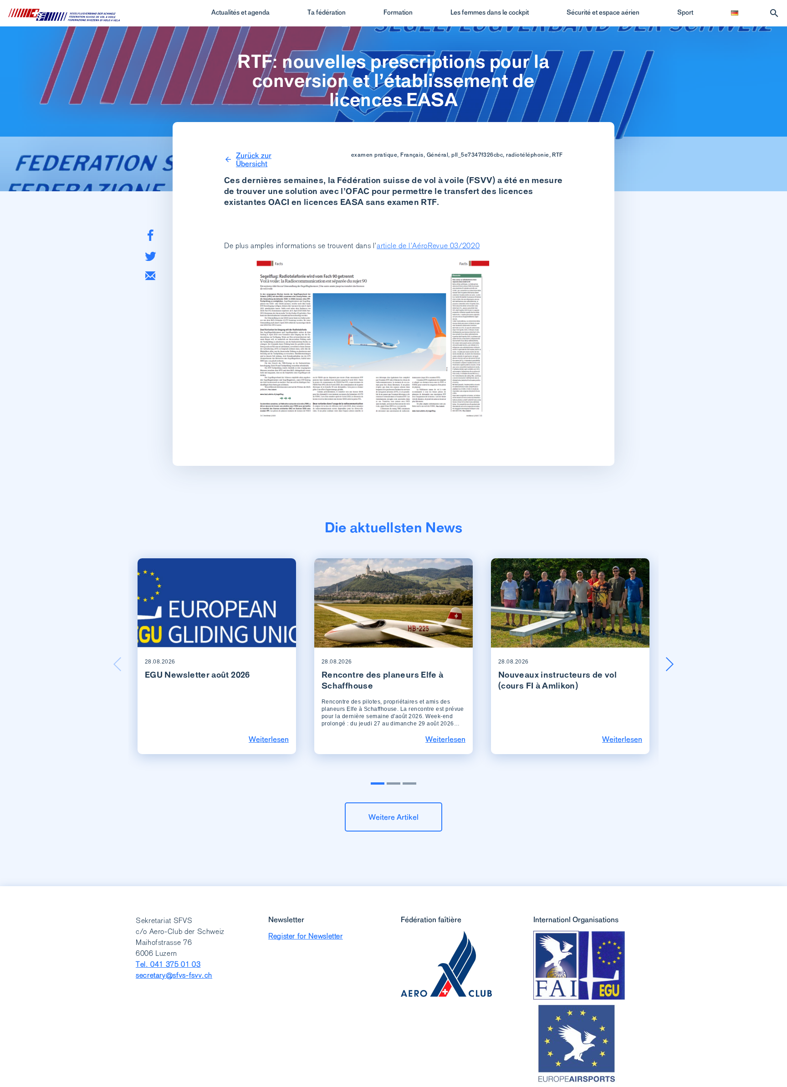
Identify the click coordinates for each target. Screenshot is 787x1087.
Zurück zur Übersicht (253, 159)
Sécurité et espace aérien (603, 12)
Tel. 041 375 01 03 (168, 964)
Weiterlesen (269, 739)
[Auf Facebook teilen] (150, 235)
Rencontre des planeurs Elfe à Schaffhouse (382, 680)
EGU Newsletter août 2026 (197, 674)
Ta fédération (326, 12)
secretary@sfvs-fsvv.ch (174, 975)
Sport (685, 12)
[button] (669, 664)
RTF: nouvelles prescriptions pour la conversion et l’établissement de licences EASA (393, 80)
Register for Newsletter (305, 936)
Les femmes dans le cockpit (489, 12)
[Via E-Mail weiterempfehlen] (150, 275)
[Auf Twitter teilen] (150, 256)
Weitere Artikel (393, 817)
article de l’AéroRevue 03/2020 (428, 245)
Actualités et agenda (240, 12)
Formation (398, 12)
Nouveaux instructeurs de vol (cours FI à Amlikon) (557, 680)
